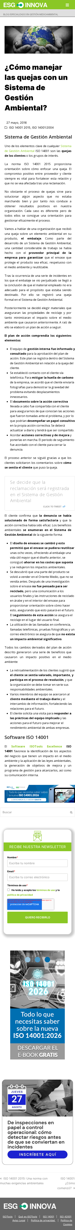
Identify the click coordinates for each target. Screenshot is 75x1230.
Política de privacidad (43, 1220)
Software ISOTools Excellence (36, 746)
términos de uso (45, 890)
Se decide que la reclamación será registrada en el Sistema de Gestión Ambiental (39, 491)
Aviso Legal (18, 1220)
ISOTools (8, 1216)
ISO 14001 (48, 1216)
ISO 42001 (65, 1216)
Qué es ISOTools (27, 1216)
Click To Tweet (52, 506)
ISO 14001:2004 (43, 127)
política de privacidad (20, 894)
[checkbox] (37, 892)
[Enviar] (71, 812)
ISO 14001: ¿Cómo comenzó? (66, 1183)
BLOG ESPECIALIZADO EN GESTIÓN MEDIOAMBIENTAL (30, 14)
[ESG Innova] (30, 1206)
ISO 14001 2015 (19, 127)
